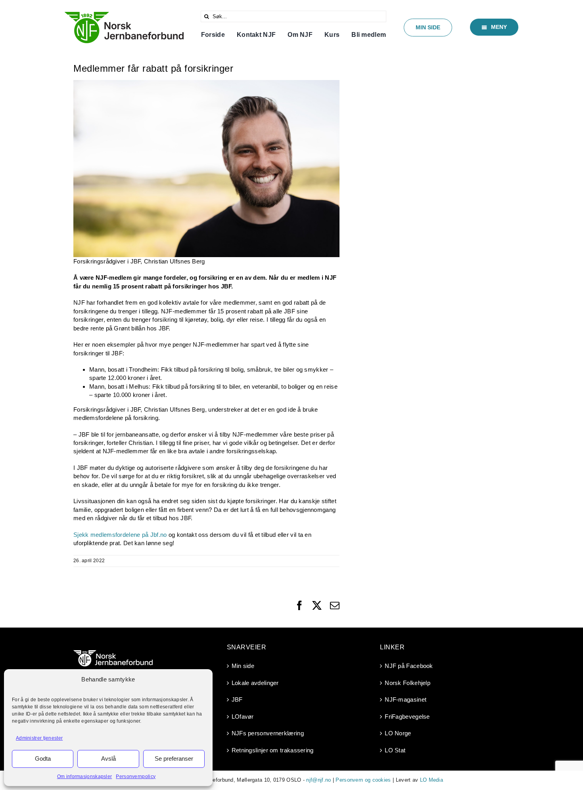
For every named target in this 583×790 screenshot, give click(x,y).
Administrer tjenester (39, 738)
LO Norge (398, 733)
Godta (43, 758)
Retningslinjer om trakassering (273, 750)
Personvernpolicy (135, 776)
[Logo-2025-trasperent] (124, 14)
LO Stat (395, 750)
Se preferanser (174, 758)
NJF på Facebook (409, 665)
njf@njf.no (318, 780)
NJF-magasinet (405, 699)
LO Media (431, 780)
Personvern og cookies (363, 780)
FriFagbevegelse (407, 716)
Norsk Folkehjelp (407, 682)
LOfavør (243, 716)
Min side (243, 665)
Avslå (108, 758)
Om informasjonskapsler (84, 776)
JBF (237, 699)
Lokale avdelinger (255, 682)
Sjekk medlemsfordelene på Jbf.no (120, 534)
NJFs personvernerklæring (268, 733)
